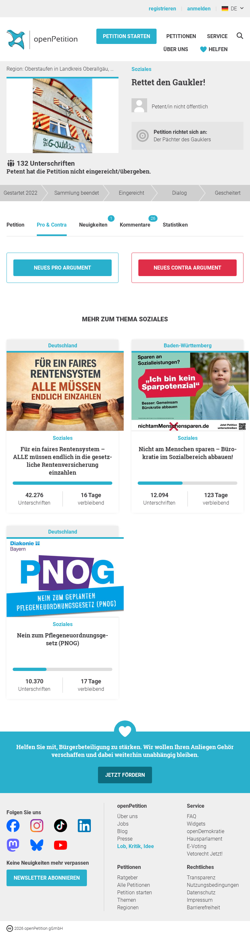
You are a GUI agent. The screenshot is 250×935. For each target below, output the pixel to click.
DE (232, 9)
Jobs (123, 824)
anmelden (199, 9)
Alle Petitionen (133, 885)
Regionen (128, 907)
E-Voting (196, 846)
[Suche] (240, 35)
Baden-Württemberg (188, 345)
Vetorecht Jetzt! (205, 854)
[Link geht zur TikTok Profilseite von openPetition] (60, 825)
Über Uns (175, 49)
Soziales (141, 69)
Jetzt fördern (125, 775)
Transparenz (201, 877)
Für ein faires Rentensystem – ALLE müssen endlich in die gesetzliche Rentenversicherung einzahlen (62, 460)
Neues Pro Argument (62, 268)
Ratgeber (127, 877)
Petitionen (181, 36)
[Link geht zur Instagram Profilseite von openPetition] (36, 825)
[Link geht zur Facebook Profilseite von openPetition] (13, 825)
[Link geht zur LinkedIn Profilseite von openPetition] (84, 825)
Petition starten (126, 36)
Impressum (200, 900)
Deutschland (62, 345)
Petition (15, 225)
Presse (124, 839)
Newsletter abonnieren (47, 878)
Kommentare (135, 222)
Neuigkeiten (93, 222)
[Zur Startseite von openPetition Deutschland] (43, 39)
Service (217, 36)
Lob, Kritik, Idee (135, 846)
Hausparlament (204, 839)
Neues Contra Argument (187, 268)
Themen (126, 900)
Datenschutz (201, 892)
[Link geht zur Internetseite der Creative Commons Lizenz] (10, 928)
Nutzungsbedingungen (213, 885)
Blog (122, 831)
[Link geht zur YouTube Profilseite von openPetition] (60, 845)
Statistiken (175, 225)
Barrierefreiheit (203, 907)
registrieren (162, 9)
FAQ (191, 816)
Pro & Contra (52, 225)
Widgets (196, 824)
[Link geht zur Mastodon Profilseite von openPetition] (13, 845)
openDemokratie (205, 831)
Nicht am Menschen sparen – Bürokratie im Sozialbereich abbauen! (188, 453)
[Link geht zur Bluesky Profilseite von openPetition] (36, 845)
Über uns (127, 816)
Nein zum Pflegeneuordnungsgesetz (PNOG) (62, 639)
